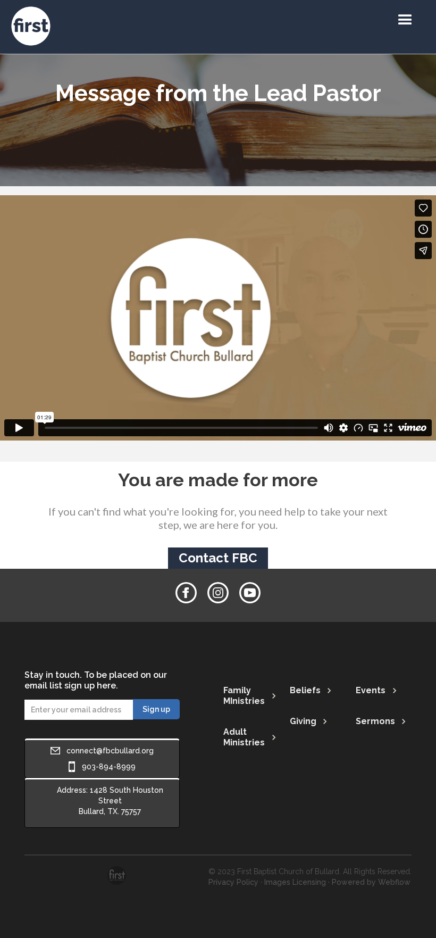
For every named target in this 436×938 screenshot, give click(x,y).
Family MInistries (244, 695)
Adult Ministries (244, 737)
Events (370, 690)
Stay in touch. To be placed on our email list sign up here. (95, 680)
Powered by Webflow (371, 882)
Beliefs (305, 690)
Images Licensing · (297, 882)
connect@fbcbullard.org (110, 750)
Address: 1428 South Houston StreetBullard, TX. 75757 (110, 801)
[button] (405, 20)
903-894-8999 (109, 766)
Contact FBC (218, 558)
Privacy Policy (233, 882)
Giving (303, 721)
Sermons (375, 721)
